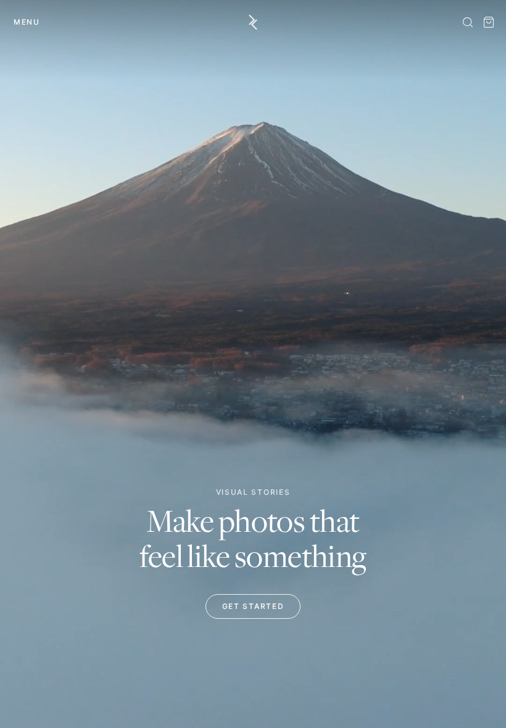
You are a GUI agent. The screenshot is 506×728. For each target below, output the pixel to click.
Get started (253, 606)
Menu (27, 22)
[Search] (467, 22)
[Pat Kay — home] (253, 22)
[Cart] (488, 22)
